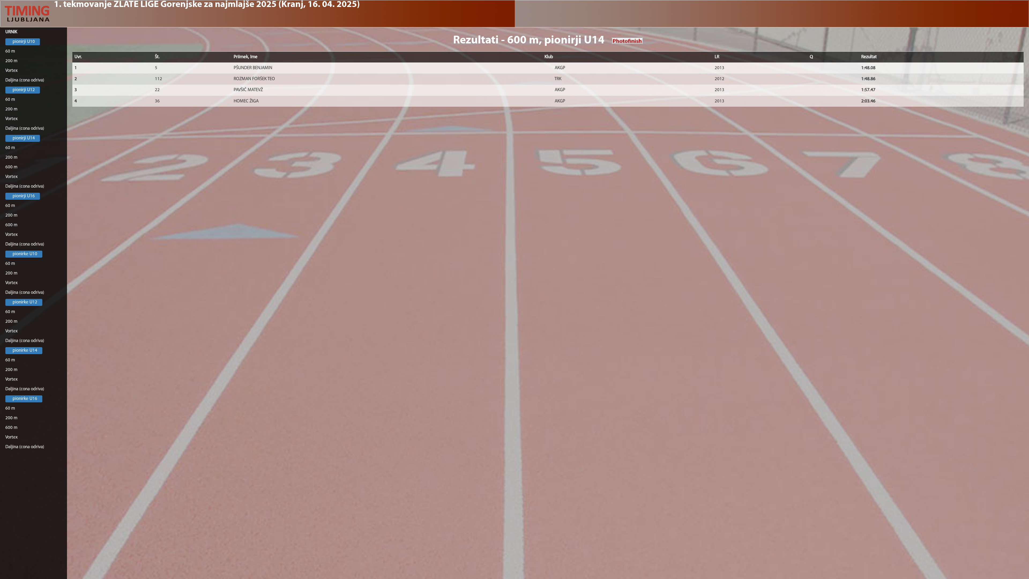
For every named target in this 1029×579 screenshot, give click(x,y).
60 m (10, 51)
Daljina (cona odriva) (24, 80)
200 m (11, 61)
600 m (11, 167)
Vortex (11, 70)
